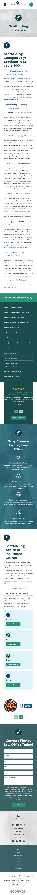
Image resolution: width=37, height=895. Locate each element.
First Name (6, 750)
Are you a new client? (9, 772)
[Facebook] (13, 841)
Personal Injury (18, 855)
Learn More (12, 624)
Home (18, 849)
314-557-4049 (18, 825)
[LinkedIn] (17, 841)
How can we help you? (10, 777)
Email (5, 766)
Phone (6, 761)
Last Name (6, 755)
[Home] (18, 4)
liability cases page (14, 247)
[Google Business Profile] (24, 841)
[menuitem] (18, 307)
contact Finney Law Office (17, 598)
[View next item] (21, 411)
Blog (18, 858)
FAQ (18, 865)
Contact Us (18, 868)
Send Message (18, 805)
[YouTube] (20, 841)
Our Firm (18, 852)
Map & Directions (18, 837)
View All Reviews (18, 417)
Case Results (18, 862)
